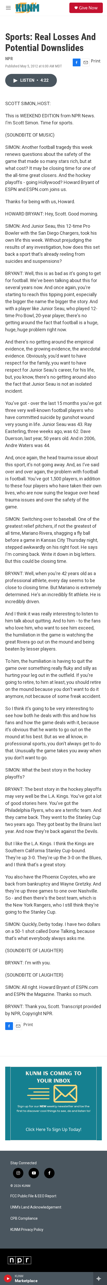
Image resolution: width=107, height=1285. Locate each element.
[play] (8, 1278)
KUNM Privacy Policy (26, 1230)
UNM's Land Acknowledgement (35, 1207)
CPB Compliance (24, 1218)
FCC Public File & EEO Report (33, 1196)
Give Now (88, 7)
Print (96, 61)
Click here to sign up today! (53, 1129)
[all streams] (100, 1278)
